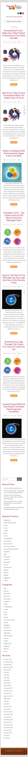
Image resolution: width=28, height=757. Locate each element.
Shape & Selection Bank (10, 522)
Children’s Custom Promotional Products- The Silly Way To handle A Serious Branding (13, 496)
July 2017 (6, 701)
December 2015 (8, 725)
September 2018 (8, 667)
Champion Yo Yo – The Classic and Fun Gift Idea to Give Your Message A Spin (13, 216)
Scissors (6, 564)
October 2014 (8, 732)
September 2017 (8, 696)
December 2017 (8, 688)
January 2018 (7, 685)
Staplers (6, 570)
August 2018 (7, 669)
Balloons (6, 572)
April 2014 (6, 738)
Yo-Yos (21, 42)
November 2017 (8, 690)
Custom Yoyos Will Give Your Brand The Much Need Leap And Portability (13, 408)
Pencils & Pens (8, 541)
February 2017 (8, 706)
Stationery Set (7, 643)
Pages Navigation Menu (15, 21)
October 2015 (8, 730)
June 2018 (6, 675)
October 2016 (8, 717)
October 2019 (8, 659)
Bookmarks (7, 557)
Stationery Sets (8, 567)
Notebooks (7, 562)
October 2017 (8, 693)
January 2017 (7, 709)
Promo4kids (13, 42)
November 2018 (8, 662)
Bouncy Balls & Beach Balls (11, 549)
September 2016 (8, 719)
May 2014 (6, 735)
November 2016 (8, 714)
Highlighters (7, 578)
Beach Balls (7, 593)
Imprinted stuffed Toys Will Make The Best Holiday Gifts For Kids (14, 508)
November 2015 (8, 727)
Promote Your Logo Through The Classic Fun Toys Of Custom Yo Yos (14, 345)
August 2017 (7, 698)
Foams (5, 528)
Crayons (6, 530)
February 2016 (8, 722)
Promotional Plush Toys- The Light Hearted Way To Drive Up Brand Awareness (13, 503)
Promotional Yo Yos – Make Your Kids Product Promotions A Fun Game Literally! (14, 34)
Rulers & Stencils (8, 543)
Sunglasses (7, 551)
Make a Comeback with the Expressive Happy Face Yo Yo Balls (14, 153)
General (6, 622)
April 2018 (6, 680)
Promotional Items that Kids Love (13, 488)
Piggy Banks (7, 520)
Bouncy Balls (7, 599)
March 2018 (7, 683)
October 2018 (8, 664)
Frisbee (6, 580)
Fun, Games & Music (9, 546)
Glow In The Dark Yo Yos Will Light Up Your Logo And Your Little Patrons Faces (13, 279)
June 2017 (6, 704)
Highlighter (7, 625)
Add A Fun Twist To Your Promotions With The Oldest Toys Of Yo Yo (13, 95)
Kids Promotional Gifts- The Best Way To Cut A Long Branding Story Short (14, 491)
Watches (6, 575)
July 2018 (6, 672)
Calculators (7, 559)
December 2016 (8, 711)
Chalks (5, 536)
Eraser (5, 533)
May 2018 (6, 677)
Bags (5, 554)
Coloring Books (8, 538)
